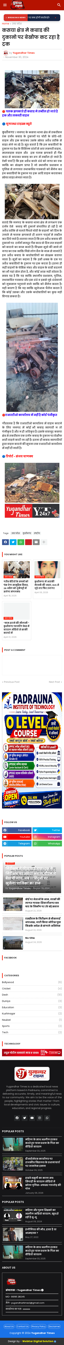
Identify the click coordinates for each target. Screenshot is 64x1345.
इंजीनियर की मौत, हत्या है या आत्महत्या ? (40, 1231)
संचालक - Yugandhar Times (23, 1290)
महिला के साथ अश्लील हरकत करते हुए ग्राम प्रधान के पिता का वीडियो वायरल (42, 1143)
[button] (4, 5)
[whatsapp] (47, 1118)
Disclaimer (54, 1326)
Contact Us (23, 1326)
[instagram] (39, 1118)
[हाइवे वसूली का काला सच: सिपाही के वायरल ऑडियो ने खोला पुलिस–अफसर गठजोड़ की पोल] (13, 1183)
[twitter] (24, 1118)
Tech (32, 1032)
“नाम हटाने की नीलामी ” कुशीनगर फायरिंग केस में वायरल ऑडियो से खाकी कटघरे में (16, 628)
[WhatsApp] (20, 542)
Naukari (32, 1020)
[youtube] (32, 1118)
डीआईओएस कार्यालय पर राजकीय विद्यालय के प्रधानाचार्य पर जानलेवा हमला (42, 1162)
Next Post (54, 682)
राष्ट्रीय (37, 533)
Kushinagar (32, 1013)
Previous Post (12, 682)
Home (5, 23)
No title (30, 938)
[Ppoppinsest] (28, 542)
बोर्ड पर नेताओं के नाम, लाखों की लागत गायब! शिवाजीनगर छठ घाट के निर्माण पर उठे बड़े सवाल (42, 903)
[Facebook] (5, 542)
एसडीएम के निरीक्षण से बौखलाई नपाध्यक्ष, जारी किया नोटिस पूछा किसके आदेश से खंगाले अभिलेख (43, 922)
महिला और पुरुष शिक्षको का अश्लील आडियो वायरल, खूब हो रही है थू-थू (42, 1213)
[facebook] (17, 1118)
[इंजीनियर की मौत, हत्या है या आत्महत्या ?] (13, 1234)
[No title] (13, 943)
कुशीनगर (27, 533)
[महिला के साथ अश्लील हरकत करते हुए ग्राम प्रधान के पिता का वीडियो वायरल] (13, 1144)
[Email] (36, 542)
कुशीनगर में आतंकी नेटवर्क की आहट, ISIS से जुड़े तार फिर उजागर (46, 585)
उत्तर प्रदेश (17, 23)
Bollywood (32, 982)
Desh (32, 994)
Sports (32, 1026)
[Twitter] (13, 542)
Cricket (32, 988)
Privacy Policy (39, 1326)
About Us (9, 1326)
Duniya (32, 1001)
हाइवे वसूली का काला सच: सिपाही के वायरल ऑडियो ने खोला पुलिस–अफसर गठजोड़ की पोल (43, 1183)
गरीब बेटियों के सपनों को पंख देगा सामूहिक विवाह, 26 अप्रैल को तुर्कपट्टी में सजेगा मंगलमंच (16, 586)
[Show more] (43, 542)
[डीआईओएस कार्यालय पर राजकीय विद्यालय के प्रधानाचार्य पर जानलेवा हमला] (13, 1163)
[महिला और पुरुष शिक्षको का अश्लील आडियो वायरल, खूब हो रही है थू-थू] (13, 1215)
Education (32, 1007)
